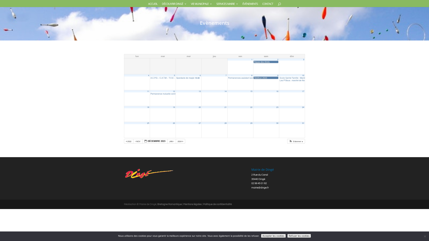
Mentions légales (192, 204)
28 (226, 123)
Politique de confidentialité (217, 204)
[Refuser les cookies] (424, 236)
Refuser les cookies (299, 235)
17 (303, 91)
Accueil (153, 4)
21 (226, 107)
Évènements (250, 4)
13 (200, 91)
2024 (180, 141)
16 (277, 91)
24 (303, 107)
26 (174, 123)
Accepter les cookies (273, 235)
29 (251, 123)
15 (251, 91)
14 (226, 91)
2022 (129, 141)
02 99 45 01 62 (259, 183)
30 (277, 123)
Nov (138, 141)
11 (148, 91)
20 (200, 107)
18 (148, 107)
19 (174, 107)
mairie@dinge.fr (260, 187)
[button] (296, 141)
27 (200, 123)
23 (277, 107)
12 (174, 91)
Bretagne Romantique (169, 204)
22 (251, 107)
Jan (171, 141)
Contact (267, 4)
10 (303, 75)
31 (303, 123)
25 (148, 123)
